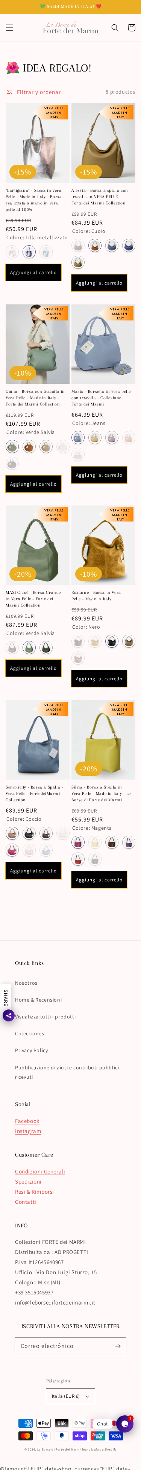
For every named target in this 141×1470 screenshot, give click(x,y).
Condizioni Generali (40, 1171)
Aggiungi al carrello (33, 272)
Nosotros (26, 983)
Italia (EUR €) (66, 1396)
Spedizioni (28, 1181)
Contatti (25, 1201)
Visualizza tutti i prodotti (45, 1016)
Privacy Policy (31, 1050)
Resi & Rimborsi (34, 1191)
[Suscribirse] (117, 1346)
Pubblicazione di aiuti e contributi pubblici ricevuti (67, 1072)
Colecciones (29, 1033)
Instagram (28, 1131)
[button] (9, 27)
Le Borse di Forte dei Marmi (59, 1449)
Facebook (27, 1120)
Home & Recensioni (38, 999)
